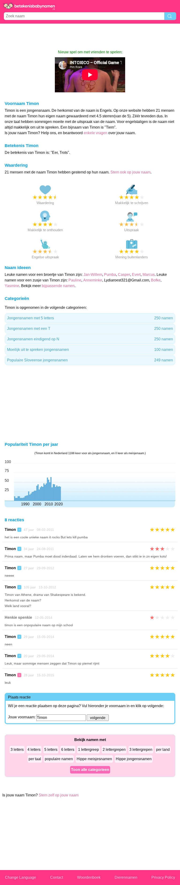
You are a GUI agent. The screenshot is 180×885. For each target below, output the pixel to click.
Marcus (148, 275)
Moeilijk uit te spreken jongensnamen (90, 350)
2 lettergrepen (114, 750)
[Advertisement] (90, 36)
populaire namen (59, 759)
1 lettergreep (88, 750)
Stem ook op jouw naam (130, 172)
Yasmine (12, 286)
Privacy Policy (163, 877)
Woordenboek (89, 877)
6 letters (67, 750)
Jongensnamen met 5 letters (90, 318)
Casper (124, 275)
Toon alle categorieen (90, 770)
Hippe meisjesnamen (94, 759)
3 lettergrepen (140, 750)
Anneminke (92, 280)
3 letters (17, 750)
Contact (56, 877)
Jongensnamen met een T (90, 329)
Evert (136, 275)
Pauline (74, 280)
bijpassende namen (58, 286)
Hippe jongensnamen (134, 759)
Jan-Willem (92, 275)
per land (163, 750)
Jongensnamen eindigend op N (90, 339)
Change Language (20, 877)
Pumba (110, 275)
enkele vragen (95, 133)
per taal (35, 759)
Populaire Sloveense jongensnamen (90, 360)
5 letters (50, 750)
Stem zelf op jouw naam (59, 795)
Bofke (156, 280)
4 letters (34, 750)
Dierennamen (126, 877)
